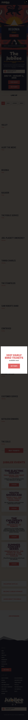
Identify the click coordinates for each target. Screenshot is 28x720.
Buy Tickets (14, 366)
